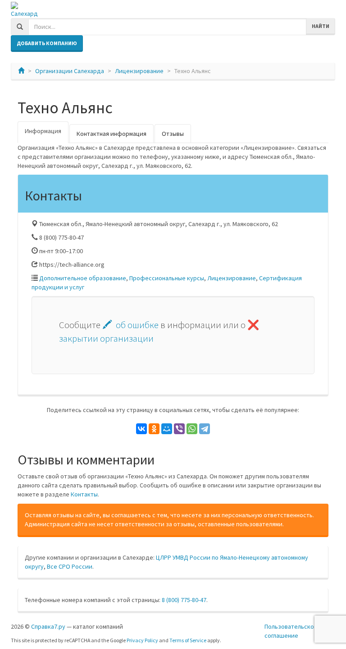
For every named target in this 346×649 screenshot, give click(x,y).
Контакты (84, 494)
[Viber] (179, 428)
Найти (320, 26)
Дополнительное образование (82, 278)
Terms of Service (187, 640)
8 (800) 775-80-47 (184, 600)
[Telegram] (204, 428)
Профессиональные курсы (166, 278)
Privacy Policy (142, 640)
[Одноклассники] (154, 428)
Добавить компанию (47, 43)
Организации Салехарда (69, 71)
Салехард (24, 13)
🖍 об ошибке (130, 325)
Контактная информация (111, 134)
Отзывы (173, 134)
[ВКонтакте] (141, 428)
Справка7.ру (48, 626)
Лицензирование (139, 71)
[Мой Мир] (166, 428)
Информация (43, 131)
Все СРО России (69, 566)
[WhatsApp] (192, 428)
